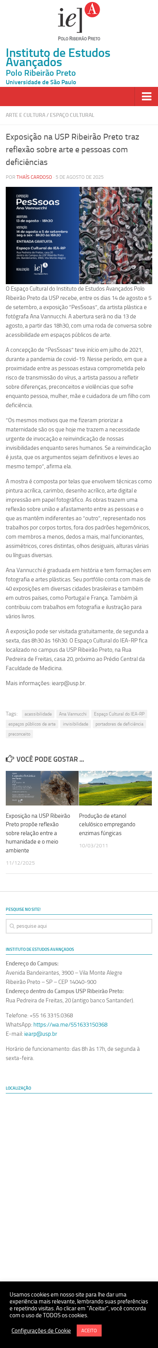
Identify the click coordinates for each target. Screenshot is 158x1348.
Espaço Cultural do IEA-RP (119, 714)
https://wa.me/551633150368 (70, 1024)
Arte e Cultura (25, 115)
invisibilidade (75, 724)
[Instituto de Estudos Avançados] (79, 21)
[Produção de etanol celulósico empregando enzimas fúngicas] (115, 788)
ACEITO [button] (89, 1330)
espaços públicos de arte (32, 724)
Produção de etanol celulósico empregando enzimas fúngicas (107, 824)
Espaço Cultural (72, 115)
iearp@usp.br (40, 1033)
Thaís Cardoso (34, 177)
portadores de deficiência (119, 724)
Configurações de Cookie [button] (41, 1330)
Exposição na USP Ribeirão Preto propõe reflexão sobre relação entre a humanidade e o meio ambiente (38, 833)
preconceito (19, 734)
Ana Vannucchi (73, 714)
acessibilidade (38, 714)
